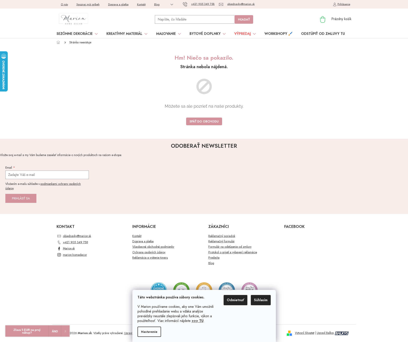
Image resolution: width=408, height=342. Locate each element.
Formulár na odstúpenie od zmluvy (229, 247)
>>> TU (197, 320)
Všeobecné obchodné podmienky (153, 247)
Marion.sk (69, 248)
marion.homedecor (75, 255)
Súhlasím (261, 300)
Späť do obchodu (204, 121)
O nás (64, 4)
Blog (157, 4)
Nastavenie (149, 332)
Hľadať (244, 19)
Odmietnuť (235, 300)
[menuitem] (77, 33)
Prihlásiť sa (21, 198)
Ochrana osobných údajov (148, 252)
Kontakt (141, 4)
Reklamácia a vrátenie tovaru (150, 258)
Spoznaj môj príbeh (88, 4)
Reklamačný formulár (221, 241)
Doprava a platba (118, 4)
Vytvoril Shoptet (304, 333)
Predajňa (214, 258)
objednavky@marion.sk (77, 236)
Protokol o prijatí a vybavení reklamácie (232, 252)
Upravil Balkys (325, 333)
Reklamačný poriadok (221, 236)
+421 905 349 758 (75, 242)
